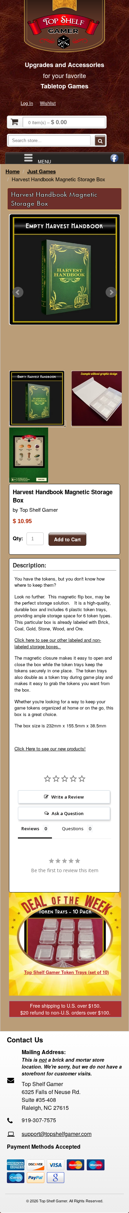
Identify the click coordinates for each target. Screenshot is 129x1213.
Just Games (41, 171)
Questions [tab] (73, 828)
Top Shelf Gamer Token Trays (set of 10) (66, 972)
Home (13, 171)
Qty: (18, 538)
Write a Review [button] (67, 797)
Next (111, 292)
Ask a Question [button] (68, 813)
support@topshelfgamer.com (57, 1134)
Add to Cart (67, 539)
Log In (27, 103)
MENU (44, 161)
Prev (17, 292)
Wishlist (48, 103)
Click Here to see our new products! (50, 748)
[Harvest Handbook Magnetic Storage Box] (64, 269)
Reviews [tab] (30, 828)
